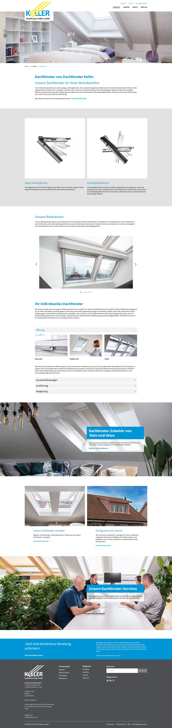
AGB (128, 724)
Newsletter (63, 678)
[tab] (80, 292)
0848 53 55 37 (142, 3)
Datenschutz (121, 724)
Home (26, 66)
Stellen (131, 3)
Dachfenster (43, 66)
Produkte (116, 7)
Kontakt (123, 3)
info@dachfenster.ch (31, 717)
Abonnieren (142, 671)
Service (135, 7)
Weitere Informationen (98, 448)
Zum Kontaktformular (33, 655)
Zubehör (126, 7)
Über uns (144, 7)
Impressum (110, 724)
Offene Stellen (64, 672)
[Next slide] (136, 264)
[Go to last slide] (36, 264)
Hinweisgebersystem (139, 724)
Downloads (63, 675)
